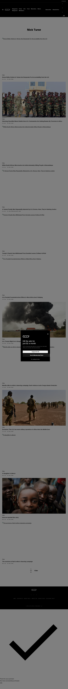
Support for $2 (35, 351)
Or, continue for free (35, 359)
